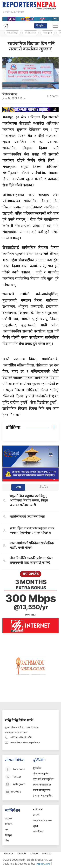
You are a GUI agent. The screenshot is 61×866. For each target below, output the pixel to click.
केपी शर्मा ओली (12, 32)
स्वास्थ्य (36, 815)
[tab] (18, 488)
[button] (55, 26)
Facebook (19, 769)
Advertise (21, 853)
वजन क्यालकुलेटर (41, 790)
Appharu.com (43, 863)
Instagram (18, 784)
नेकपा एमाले (47, 32)
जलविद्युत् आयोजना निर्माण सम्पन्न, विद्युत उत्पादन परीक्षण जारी (29, 500)
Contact (34, 853)
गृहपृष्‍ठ (8, 818)
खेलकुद (8, 835)
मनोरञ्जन (38, 809)
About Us (8, 853)
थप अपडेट (30, 574)
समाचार (8, 824)
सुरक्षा (35, 826)
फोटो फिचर (38, 831)
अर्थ (6, 830)
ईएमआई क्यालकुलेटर (43, 779)
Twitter (16, 777)
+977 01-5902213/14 (21, 737)
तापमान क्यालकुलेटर (43, 796)
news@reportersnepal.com (25, 742)
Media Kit (46, 853)
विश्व (7, 841)
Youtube (16, 792)
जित (27, 517)
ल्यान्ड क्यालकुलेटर (42, 785)
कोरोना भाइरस (30, 32)
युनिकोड (37, 768)
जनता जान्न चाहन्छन (42, 820)
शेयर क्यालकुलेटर (41, 774)
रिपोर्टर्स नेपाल (9, 94)
